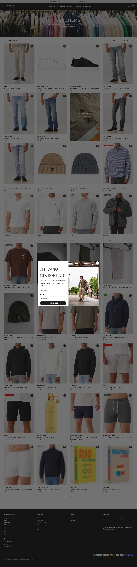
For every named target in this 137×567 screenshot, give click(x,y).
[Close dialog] (97, 263)
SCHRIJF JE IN (53, 303)
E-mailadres (43, 295)
